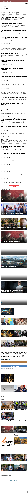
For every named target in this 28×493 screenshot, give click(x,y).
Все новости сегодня (5, 189)
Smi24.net (2, 307)
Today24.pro (2, 453)
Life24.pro (2, 400)
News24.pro (2, 425)
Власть (2, 372)
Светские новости (2, 368)
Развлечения (4, 448)
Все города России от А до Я (14, 480)
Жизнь (2, 399)
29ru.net (2, 329)
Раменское (3, 8)
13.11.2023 (25, 3)
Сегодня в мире (4, 451)
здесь (9, 359)
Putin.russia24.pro (3, 373)
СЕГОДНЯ (21, 484)
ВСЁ (9, 484)
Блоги (2, 423)
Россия (2, 396)
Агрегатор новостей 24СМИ (14, 369)
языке (1, 359)
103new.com (17, 354)
